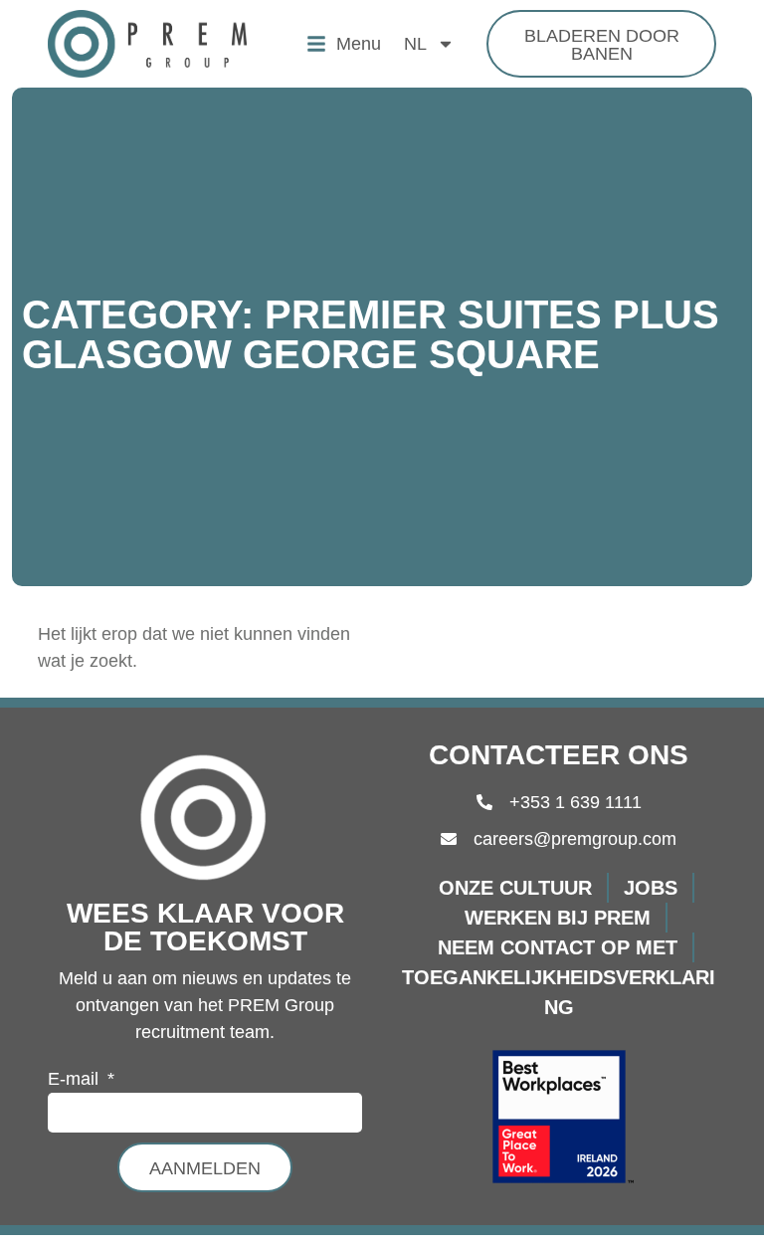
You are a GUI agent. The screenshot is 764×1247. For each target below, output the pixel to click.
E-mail (75, 1079)
